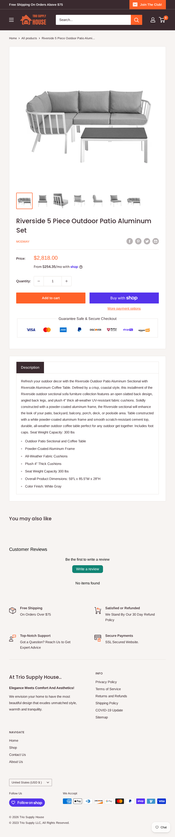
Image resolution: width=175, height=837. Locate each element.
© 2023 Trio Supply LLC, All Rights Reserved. (39, 822)
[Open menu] (11, 20)
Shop (13, 747)
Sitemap (101, 717)
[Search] (136, 20)
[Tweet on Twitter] (147, 241)
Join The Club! (151, 4)
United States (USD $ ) (27, 782)
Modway (23, 241)
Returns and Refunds (111, 696)
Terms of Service (108, 689)
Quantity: (23, 281)
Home (13, 38)
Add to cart (51, 298)
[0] (162, 20)
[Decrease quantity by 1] (39, 281)
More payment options (124, 308)
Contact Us (17, 755)
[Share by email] (155, 241)
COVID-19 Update (109, 710)
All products (29, 38)
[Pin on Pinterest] (138, 241)
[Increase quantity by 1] (66, 281)
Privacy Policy (106, 682)
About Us (16, 762)
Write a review (87, 569)
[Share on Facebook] (129, 241)
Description (30, 367)
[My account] (153, 19)
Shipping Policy (106, 703)
